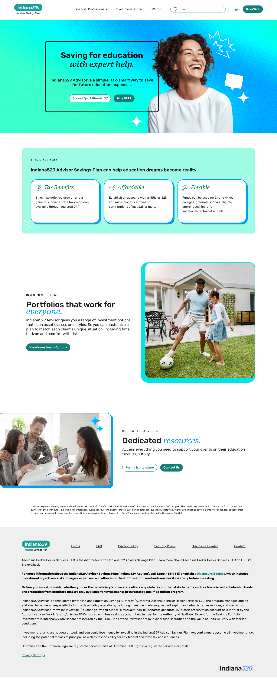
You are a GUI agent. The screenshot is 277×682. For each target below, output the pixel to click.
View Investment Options (48, 347)
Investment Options (130, 9)
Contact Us (171, 467)
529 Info (155, 9)
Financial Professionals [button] (91, 9)
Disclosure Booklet (205, 546)
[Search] (175, 9)
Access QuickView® (87, 98)
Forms (75, 546)
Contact (240, 546)
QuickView (253, 9)
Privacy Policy (128, 546)
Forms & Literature (139, 467)
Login (236, 9)
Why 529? (124, 98)
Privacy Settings (33, 655)
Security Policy (164, 546)
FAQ (99, 546)
